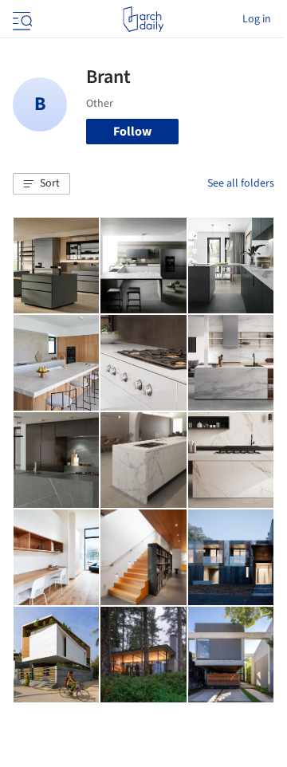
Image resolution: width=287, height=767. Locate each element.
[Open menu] (21, 19)
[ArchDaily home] (143, 19)
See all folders (240, 183)
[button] (41, 184)
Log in (256, 19)
